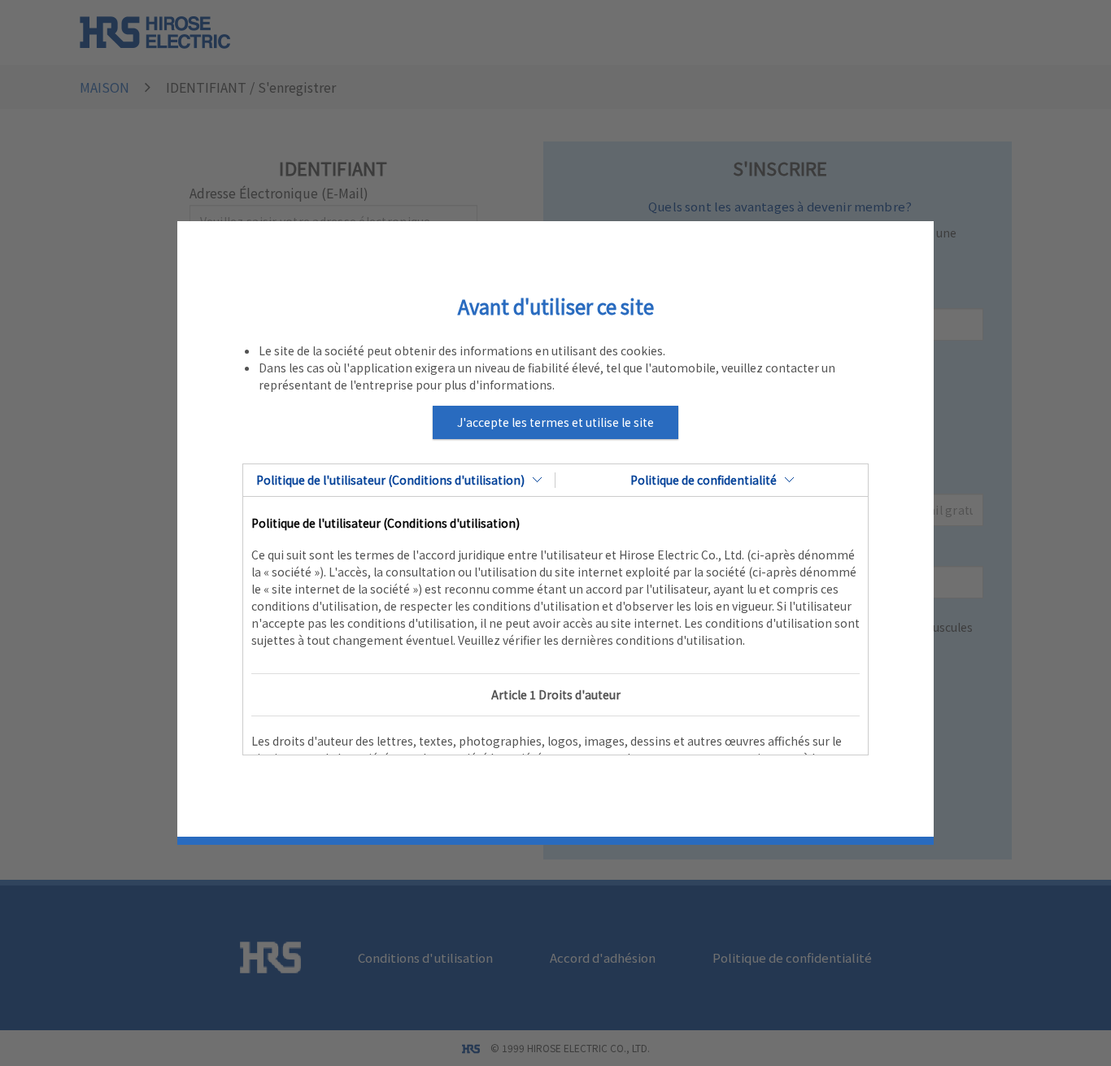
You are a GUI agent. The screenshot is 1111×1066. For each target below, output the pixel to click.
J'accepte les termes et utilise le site (555, 422)
